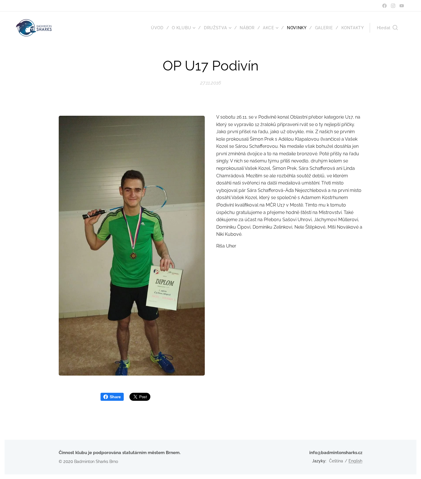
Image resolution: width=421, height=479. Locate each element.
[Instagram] (393, 6)
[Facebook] (384, 6)
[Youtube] (401, 6)
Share (115, 396)
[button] (387, 28)
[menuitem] (159, 28)
